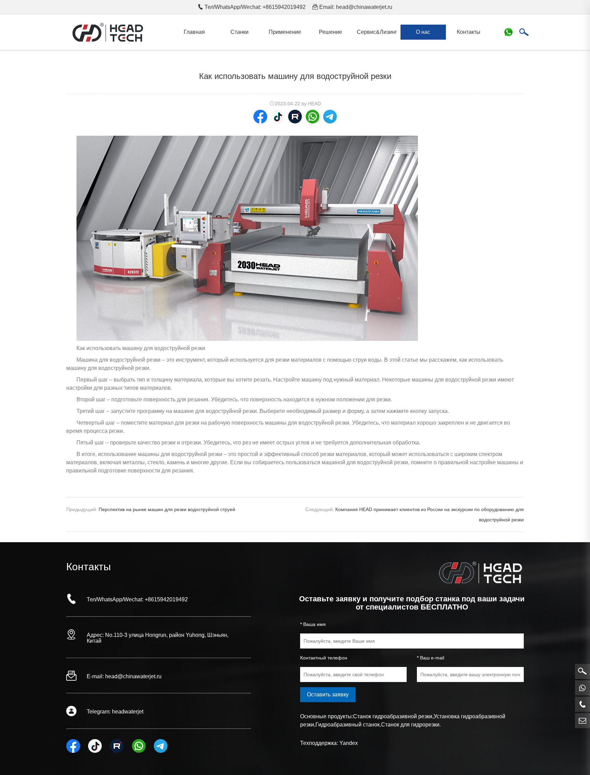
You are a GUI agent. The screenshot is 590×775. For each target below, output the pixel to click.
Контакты (468, 32)
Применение (285, 32)
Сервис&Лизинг (377, 32)
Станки (239, 32)
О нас (423, 32)
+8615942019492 (166, 599)
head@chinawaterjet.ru (364, 7)
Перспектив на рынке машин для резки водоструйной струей (167, 509)
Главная (194, 32)
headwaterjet (127, 711)
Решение (330, 32)
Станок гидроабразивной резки (392, 716)
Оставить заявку (328, 694)
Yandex (348, 743)
